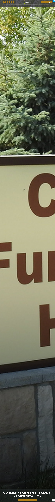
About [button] (4, 5)
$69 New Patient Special (27, 500)
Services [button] (28, 5)
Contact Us (49, 5)
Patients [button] (38, 5)
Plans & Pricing (16, 5)
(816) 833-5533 (47, 2)
